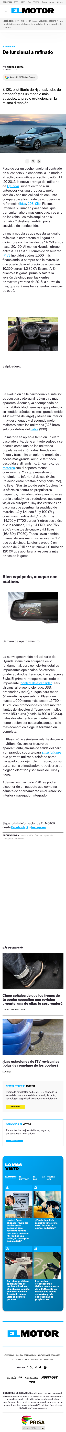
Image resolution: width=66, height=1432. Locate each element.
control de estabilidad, (37, 683)
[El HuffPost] (49, 1377)
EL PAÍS (35, 1178)
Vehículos (20, 838)
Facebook (18, 827)
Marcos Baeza (15, 67)
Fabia (34, 429)
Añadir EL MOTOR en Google (22, 77)
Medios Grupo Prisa (33, 1428)
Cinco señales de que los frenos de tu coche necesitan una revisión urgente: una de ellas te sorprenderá (32, 999)
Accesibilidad (36, 1359)
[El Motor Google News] (45, 1367)
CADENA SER (51, 1178)
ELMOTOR (10, 1177)
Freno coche (48, 2)
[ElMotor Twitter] (31, 1367)
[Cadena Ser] (32, 1382)
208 (30, 204)
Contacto (48, 1359)
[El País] (11, 1378)
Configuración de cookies (49, 1355)
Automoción (27, 835)
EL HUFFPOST (24, 1178)
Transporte (8, 838)
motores (9, 468)
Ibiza (22, 204)
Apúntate (15, 1107)
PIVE (7, 255)
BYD (16, 2)
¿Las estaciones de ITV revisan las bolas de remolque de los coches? (31, 1063)
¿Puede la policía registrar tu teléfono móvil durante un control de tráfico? (46, 1224)
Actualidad (9, 46)
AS (43, 1177)
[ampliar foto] (33, 337)
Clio (38, 204)
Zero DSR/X (33, 2)
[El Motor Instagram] (36, 1367)
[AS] (20, 1378)
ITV (23, 2)
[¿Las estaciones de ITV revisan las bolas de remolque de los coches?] (33, 1037)
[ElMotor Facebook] (27, 1367)
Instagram (38, 827)
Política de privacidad (26, 1355)
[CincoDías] (31, 1378)
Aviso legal (9, 1355)
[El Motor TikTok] (40, 1367)
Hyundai (13, 186)
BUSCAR (14, 1141)
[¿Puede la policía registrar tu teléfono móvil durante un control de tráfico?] (47, 1217)
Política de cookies (20, 1359)
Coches (38, 835)
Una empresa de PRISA (33, 1420)
